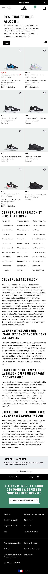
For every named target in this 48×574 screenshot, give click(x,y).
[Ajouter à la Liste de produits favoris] (20, 51)
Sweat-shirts (7, 261)
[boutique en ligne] (24, 9)
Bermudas (6, 270)
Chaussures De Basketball (39, 257)
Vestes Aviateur (8, 239)
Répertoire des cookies (32, 549)
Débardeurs (6, 243)
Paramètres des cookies (12, 543)
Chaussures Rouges (22, 266)
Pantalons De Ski (23, 261)
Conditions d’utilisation (12, 563)
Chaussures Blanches (22, 248)
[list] (20, 43)
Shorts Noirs (38, 261)
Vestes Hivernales (37, 230)
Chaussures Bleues (22, 230)
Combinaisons (7, 225)
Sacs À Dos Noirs (39, 239)
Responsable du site (11, 526)
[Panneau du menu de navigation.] (3, 8)
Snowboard (6, 257)
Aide (5, 531)
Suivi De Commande (10, 520)
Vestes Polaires (39, 248)
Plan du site (28, 520)
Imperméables (23, 243)
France (27, 571)
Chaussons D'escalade (37, 244)
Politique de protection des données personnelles (13, 556)
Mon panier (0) (34, 477)
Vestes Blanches (39, 252)
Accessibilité (28, 555)
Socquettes (21, 239)
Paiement (27, 526)
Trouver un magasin (31, 531)
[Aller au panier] (44, 8)
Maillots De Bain (8, 252)
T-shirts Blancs (23, 221)
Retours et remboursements (34, 514)
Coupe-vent (6, 266)
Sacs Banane (7, 230)
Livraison (7, 514)
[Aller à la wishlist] (9, 8)
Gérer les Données (30, 543)
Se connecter (13, 477)
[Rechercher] (39, 8)
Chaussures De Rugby (39, 221)
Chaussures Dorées (22, 235)
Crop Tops (6, 234)
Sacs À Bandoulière (22, 270)
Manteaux (5, 221)
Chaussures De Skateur (39, 226)
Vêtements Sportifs (21, 253)
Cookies (6, 549)
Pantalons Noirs (23, 225)
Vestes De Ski (22, 257)
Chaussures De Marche (39, 235)
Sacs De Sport (7, 248)
